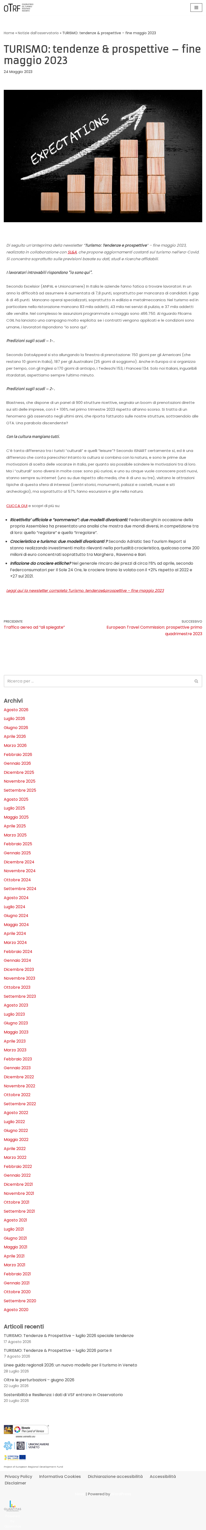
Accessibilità (163, 1476)
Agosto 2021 (15, 1220)
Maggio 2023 (16, 1032)
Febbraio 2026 (18, 754)
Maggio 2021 (15, 1247)
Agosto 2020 (16, 1310)
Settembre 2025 (20, 790)
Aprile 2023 (15, 1041)
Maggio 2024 (16, 925)
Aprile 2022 (15, 1149)
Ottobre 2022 (17, 1095)
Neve (80, 1494)
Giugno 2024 (16, 916)
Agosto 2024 (16, 898)
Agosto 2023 (16, 1005)
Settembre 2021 (19, 1211)
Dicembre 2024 (19, 862)
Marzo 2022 (15, 1157)
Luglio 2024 (14, 907)
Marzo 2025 (15, 835)
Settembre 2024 (20, 889)
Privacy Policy (18, 1476)
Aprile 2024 (15, 933)
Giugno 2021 (15, 1238)
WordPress (121, 1494)
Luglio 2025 (14, 808)
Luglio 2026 (14, 718)
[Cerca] (196, 681)
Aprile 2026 (15, 736)
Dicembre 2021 (18, 1184)
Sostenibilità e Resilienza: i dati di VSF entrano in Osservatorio (63, 1395)
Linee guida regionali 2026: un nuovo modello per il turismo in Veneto (70, 1365)
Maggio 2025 (16, 817)
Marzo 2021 (14, 1265)
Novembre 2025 (19, 781)
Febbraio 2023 (18, 1059)
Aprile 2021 (14, 1256)
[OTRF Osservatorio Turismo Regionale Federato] (19, 8)
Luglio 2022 (14, 1122)
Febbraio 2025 (18, 844)
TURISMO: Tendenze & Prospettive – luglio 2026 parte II (58, 1350)
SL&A (72, 252)
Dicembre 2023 (19, 969)
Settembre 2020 (20, 1301)
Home (9, 32)
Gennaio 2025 (17, 853)
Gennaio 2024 (17, 960)
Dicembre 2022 (19, 1077)
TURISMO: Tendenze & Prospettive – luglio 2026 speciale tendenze (69, 1335)
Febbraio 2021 (17, 1274)
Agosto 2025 (16, 799)
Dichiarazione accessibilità (115, 1476)
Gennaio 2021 (17, 1283)
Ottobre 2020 (17, 1292)
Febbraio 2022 (18, 1166)
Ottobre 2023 (17, 987)
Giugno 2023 (16, 1023)
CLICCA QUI (16, 505)
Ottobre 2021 (16, 1202)
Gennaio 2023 (17, 1068)
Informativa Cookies (60, 1476)
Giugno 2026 (16, 728)
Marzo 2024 (15, 942)
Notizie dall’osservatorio (38, 32)
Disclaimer (15, 1483)
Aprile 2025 (15, 826)
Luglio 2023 (14, 1014)
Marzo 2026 (15, 745)
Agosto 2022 (16, 1113)
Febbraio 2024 (18, 951)
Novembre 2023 (19, 978)
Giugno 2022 (16, 1130)
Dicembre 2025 (19, 772)
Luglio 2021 (14, 1229)
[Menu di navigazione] (196, 7)
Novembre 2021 (19, 1193)
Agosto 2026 (16, 710)
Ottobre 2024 (17, 880)
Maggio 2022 (16, 1139)
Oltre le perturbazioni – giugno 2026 (39, 1380)
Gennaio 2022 (17, 1175)
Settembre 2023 (20, 996)
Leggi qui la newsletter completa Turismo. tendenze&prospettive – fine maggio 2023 (85, 590)
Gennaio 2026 (17, 763)
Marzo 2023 (15, 1050)
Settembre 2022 (20, 1104)
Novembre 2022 (19, 1086)
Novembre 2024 (20, 871)
